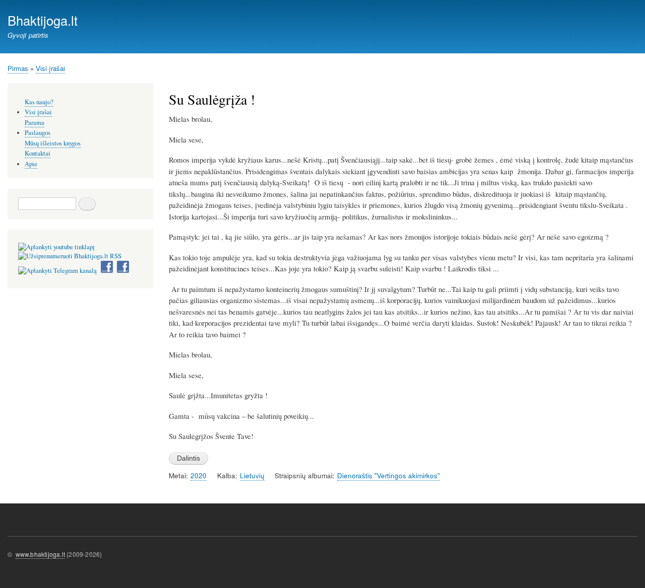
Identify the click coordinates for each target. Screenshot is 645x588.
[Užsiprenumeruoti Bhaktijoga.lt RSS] (69, 256)
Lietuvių (252, 475)
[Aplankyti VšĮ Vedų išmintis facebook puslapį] (123, 270)
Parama (34, 122)
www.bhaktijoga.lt (40, 554)
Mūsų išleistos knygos (53, 143)
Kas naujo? (39, 102)
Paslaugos (37, 132)
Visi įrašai (50, 68)
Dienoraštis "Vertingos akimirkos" (388, 475)
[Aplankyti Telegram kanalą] (57, 270)
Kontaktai (37, 153)
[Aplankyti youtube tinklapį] (56, 247)
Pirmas (18, 68)
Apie (31, 164)
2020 (198, 475)
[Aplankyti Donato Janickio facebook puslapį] (107, 270)
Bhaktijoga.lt (43, 20)
